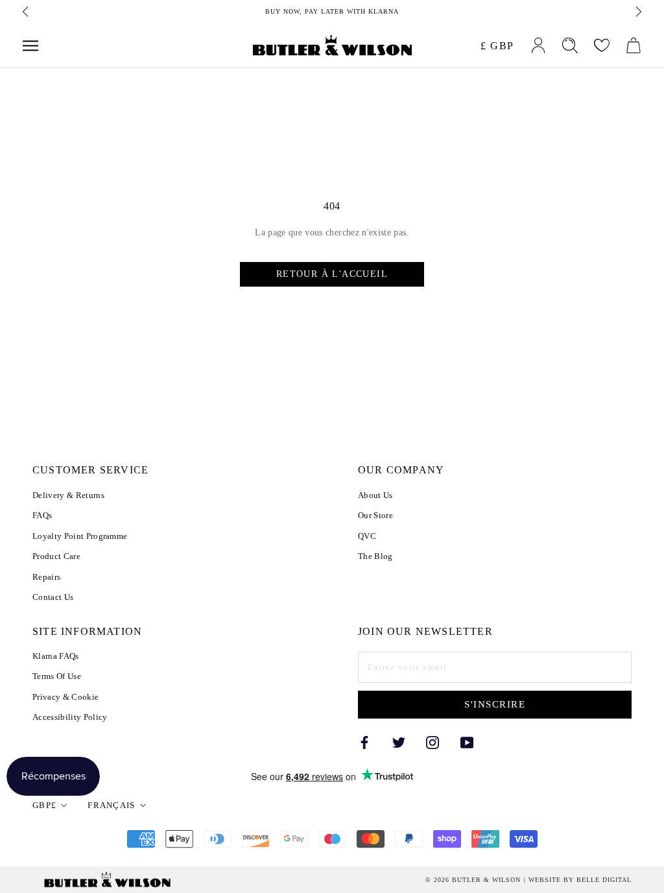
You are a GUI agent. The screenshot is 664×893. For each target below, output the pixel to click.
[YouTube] (466, 741)
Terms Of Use (56, 676)
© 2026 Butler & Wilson (473, 880)
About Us (375, 495)
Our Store (375, 515)
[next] (637, 11)
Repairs (46, 577)
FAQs (42, 515)
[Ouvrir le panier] (633, 45)
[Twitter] (398, 741)
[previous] (26, 11)
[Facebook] (364, 741)
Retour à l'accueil (332, 274)
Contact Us (52, 597)
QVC (367, 536)
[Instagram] (432, 741)
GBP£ (44, 805)
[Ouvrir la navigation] (30, 45)
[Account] (538, 45)
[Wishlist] (602, 45)
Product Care (56, 556)
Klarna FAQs (55, 656)
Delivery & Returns (68, 495)
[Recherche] (570, 45)
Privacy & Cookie (65, 697)
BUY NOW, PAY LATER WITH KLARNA (332, 11)
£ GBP (497, 45)
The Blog (375, 556)
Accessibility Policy (70, 717)
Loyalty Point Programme (79, 536)
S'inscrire (494, 704)
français (111, 805)
